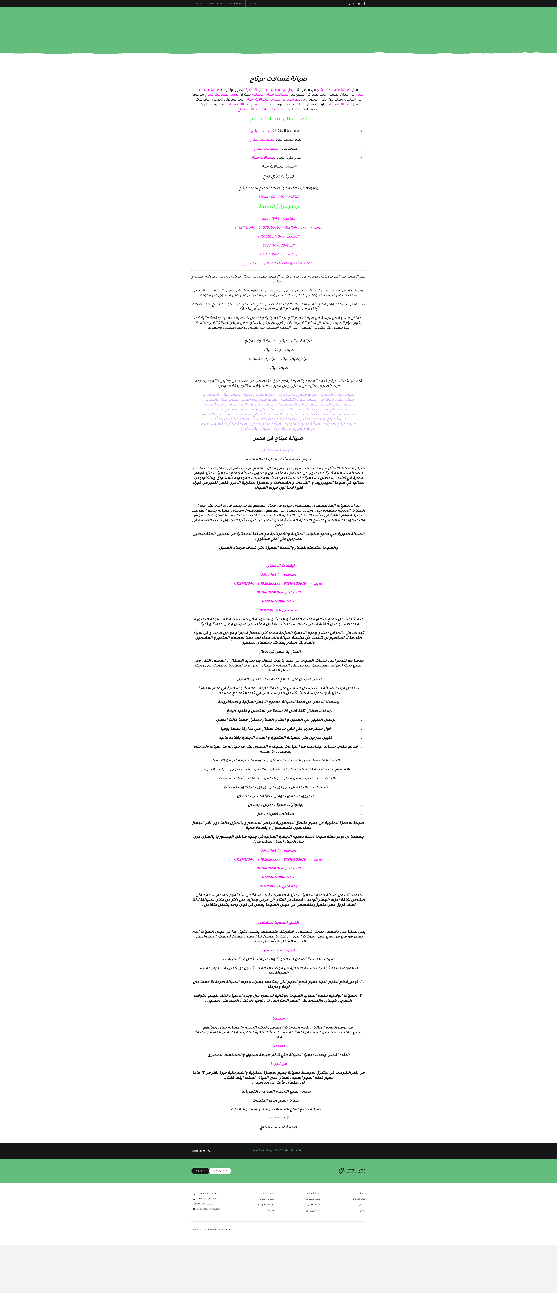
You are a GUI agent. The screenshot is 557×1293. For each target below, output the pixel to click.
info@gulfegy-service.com (292, 264)
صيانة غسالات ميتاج (278, 80)
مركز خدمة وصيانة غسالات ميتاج (264, 110)
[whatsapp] (354, 3)
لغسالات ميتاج (263, 131)
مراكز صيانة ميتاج (294, 359)
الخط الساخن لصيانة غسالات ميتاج (274, 100)
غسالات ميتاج (339, 105)
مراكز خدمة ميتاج (262, 359)
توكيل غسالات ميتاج (222, 95)
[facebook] (364, 3)
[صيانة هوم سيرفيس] (352, 1169)
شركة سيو (206, 1230)
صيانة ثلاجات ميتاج (259, 341)
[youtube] (359, 3)
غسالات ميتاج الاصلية (269, 95)
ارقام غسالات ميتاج (243, 105)
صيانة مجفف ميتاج (278, 350)
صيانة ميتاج (278, 368)
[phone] (349, 3)
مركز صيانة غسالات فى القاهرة (270, 90)
